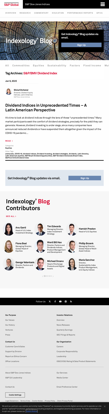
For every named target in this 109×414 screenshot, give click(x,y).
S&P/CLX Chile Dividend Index (17, 158)
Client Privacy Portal (64, 401)
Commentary (41, 13)
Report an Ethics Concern (16, 356)
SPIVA (100, 13)
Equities (38, 65)
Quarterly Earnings (64, 330)
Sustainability (56, 65)
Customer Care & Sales (15, 346)
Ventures (9, 330)
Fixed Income (92, 65)
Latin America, (83, 154)
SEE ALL (10, 216)
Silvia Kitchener (21, 90)
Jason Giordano (55, 260)
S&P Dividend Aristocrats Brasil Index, (68, 156)
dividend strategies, (60, 154)
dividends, (73, 154)
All (7, 65)
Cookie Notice (37, 401)
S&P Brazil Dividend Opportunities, (39, 156)
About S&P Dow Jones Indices (18, 373)
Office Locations (12, 361)
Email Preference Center (67, 387)
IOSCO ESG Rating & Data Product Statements (76, 361)
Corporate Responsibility (67, 351)
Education (58, 13)
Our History (10, 325)
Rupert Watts (23, 244)
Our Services (62, 373)
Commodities (21, 65)
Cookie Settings (15, 395)
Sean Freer (21, 261)
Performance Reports (80, 13)
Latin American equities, (14, 156)
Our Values (9, 320)
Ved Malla (52, 244)
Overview (10, 13)
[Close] (105, 406)
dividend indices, (30, 154)
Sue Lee (83, 261)
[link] (50, 301)
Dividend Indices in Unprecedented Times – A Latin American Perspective (46, 107)
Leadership (61, 356)
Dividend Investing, (44, 154)
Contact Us (9, 387)
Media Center (62, 378)
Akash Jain (84, 244)
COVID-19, (19, 154)
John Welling (22, 226)
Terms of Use (25, 401)
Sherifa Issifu (54, 227)
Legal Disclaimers (11, 401)
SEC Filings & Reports (66, 335)
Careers (60, 346)
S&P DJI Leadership (13, 378)
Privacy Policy (50, 401)
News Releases (63, 325)
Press (7, 335)
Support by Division (13, 351)
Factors (75, 65)
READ (8, 141)
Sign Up (81, 44)
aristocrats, (9, 154)
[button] (42, 275)
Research (25, 13)
